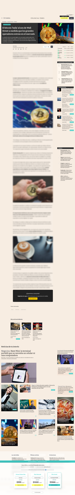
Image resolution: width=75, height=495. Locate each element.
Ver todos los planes (37, 492)
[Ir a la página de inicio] (6, 18)
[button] (72, 419)
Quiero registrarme (33, 298)
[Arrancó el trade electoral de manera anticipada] (28, 404)
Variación (64, 46)
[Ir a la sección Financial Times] (37, 18)
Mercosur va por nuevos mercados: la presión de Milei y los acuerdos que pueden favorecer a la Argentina (66, 66)
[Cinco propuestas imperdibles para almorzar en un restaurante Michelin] (65, 410)
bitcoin (15, 21)
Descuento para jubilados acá (32, 461)
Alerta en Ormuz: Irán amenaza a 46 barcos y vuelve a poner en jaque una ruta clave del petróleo (67, 80)
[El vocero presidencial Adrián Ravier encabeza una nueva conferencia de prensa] (65, 359)
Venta (69, 46)
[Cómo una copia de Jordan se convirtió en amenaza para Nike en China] (59, 110)
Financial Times (10, 21)
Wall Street (17, 309)
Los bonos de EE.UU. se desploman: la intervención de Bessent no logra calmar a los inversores (66, 73)
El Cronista (4, 21)
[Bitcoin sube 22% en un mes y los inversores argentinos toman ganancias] (15, 326)
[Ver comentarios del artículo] (25, 49)
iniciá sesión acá (47, 466)
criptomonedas (23, 309)
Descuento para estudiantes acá (42, 461)
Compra (72, 46)
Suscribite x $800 (64, 18)
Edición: (69, 14)
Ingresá (71, 18)
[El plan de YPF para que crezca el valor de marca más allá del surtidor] (9, 398)
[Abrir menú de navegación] (2, 18)
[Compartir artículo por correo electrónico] (23, 49)
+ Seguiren (47, 47)
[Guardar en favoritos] (52, 47)
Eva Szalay (15, 46)
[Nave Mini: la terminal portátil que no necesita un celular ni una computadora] (18, 373)
